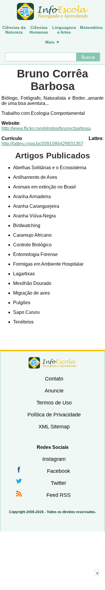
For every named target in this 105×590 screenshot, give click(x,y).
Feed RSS (58, 495)
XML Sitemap (54, 427)
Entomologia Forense (35, 254)
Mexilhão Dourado (32, 283)
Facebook (58, 471)
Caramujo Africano (32, 235)
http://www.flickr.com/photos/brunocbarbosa (46, 128)
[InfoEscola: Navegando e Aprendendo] (52, 11)
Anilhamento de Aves (35, 177)
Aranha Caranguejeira (36, 206)
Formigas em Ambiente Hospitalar (48, 264)
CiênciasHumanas (38, 29)
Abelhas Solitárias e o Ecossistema (49, 167)
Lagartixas (24, 273)
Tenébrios (23, 321)
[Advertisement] (52, 582)
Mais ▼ (52, 42)
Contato (54, 379)
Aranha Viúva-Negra (34, 215)
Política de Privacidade (54, 415)
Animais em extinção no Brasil (44, 186)
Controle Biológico (32, 244)
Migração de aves (31, 292)
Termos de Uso (54, 403)
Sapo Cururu (26, 312)
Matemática (91, 27)
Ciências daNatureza (14, 29)
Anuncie (54, 391)
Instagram (54, 459)
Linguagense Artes (64, 29)
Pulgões (21, 302)
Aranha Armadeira (32, 196)
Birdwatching (26, 225)
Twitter (58, 483)
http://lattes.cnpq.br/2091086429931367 (42, 143)
